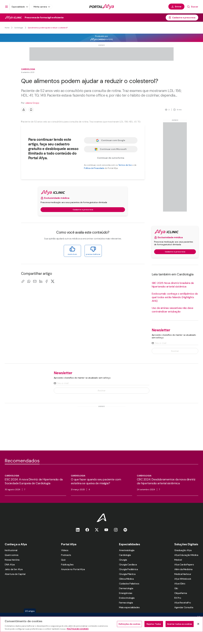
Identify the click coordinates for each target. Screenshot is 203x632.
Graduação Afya (182, 550)
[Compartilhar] (23, 109)
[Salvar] (31, 109)
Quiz (63, 559)
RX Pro (177, 597)
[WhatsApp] (29, 281)
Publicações (67, 564)
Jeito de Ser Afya (13, 569)
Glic (176, 588)
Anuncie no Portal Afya (73, 569)
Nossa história (12, 559)
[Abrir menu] (6, 6)
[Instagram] (116, 530)
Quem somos (11, 555)
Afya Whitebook (182, 578)
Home (7, 27)
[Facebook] (46, 281)
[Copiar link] (23, 281)
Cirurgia (123, 559)
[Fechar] (198, 624)
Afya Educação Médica (186, 555)
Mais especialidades (129, 607)
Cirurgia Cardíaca (128, 564)
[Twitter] (97, 530)
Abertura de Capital (15, 574)
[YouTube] (106, 530)
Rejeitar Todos (154, 624)
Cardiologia (18, 27)
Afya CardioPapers (184, 564)
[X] (52, 281)
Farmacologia (126, 602)
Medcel (178, 559)
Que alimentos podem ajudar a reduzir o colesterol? (48, 27)
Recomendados (22, 461)
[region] (101, 624)
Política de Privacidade (94, 168)
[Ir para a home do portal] (101, 6)
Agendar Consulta (183, 607)
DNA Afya (10, 564)
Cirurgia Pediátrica (128, 569)
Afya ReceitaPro (182, 602)
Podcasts (66, 555)
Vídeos (64, 550)
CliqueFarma (180, 593)
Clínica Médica (126, 578)
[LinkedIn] (41, 281)
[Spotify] (125, 530)
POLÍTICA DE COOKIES (78, 629)
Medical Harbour (182, 574)
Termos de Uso (125, 165)
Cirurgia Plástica (127, 574)
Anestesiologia (126, 550)
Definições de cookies (129, 624)
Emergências (125, 593)
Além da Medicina (183, 569)
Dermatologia (126, 588)
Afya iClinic (179, 583)
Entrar (178, 6)
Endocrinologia (126, 597)
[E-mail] (35, 281)
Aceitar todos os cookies (179, 624)
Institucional (11, 550)
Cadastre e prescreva (183, 17)
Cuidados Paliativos (129, 583)
